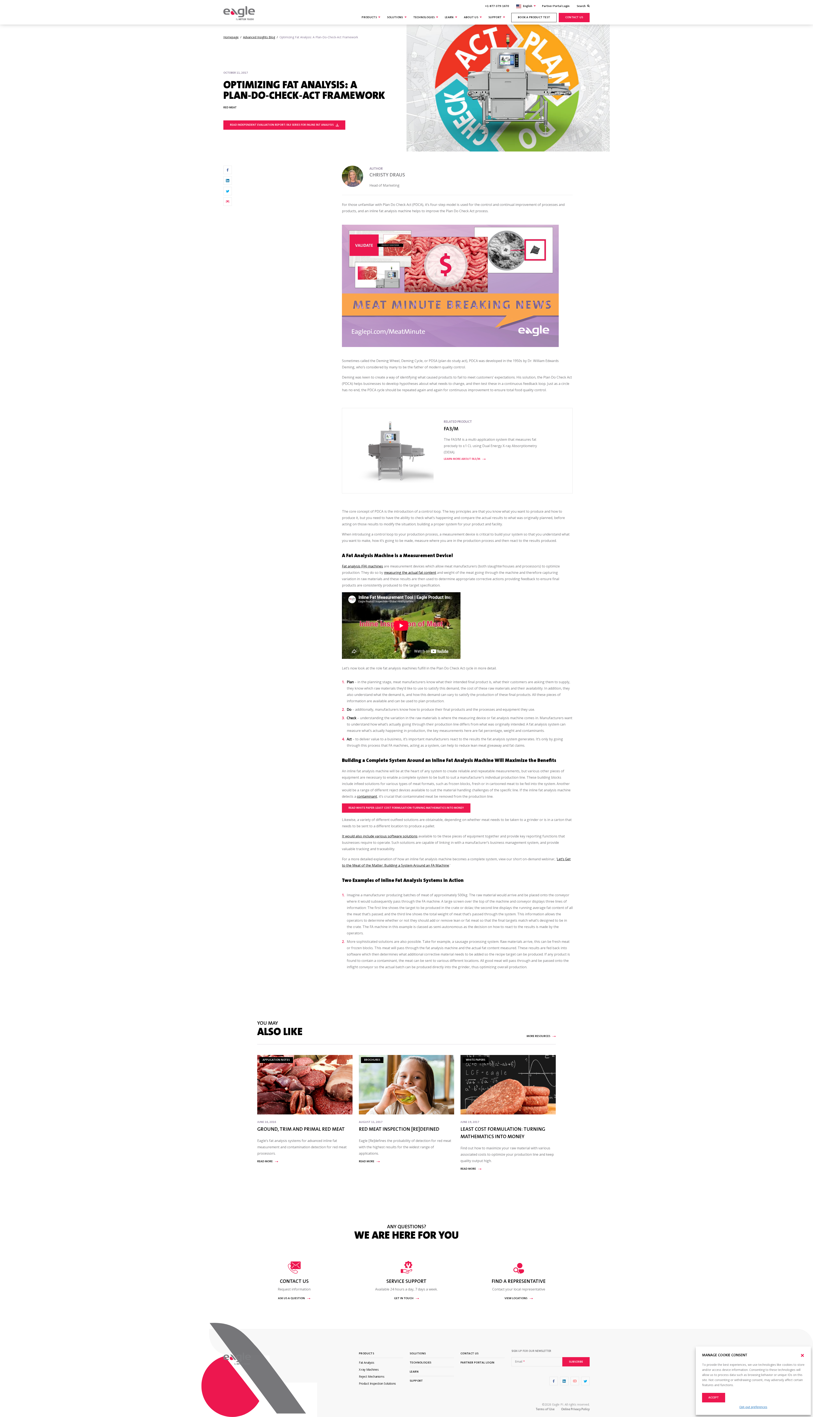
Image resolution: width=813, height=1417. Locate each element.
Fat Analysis (366, 1363)
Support (495, 17)
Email (520, 1361)
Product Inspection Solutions (377, 1383)
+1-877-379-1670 (497, 6)
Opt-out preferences (753, 1407)
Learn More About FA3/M (462, 459)
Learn (449, 17)
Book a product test (534, 17)
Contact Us (574, 17)
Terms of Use (545, 1409)
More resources (538, 1036)
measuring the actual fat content (410, 572)
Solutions (395, 17)
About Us (471, 17)
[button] (802, 1355)
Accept (713, 1397)
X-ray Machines (369, 1369)
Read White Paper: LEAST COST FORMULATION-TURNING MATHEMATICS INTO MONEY (406, 808)
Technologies (424, 17)
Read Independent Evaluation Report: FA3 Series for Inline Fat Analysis (282, 125)
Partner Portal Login (556, 6)
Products (369, 17)
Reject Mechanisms (371, 1376)
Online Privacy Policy (575, 1409)
